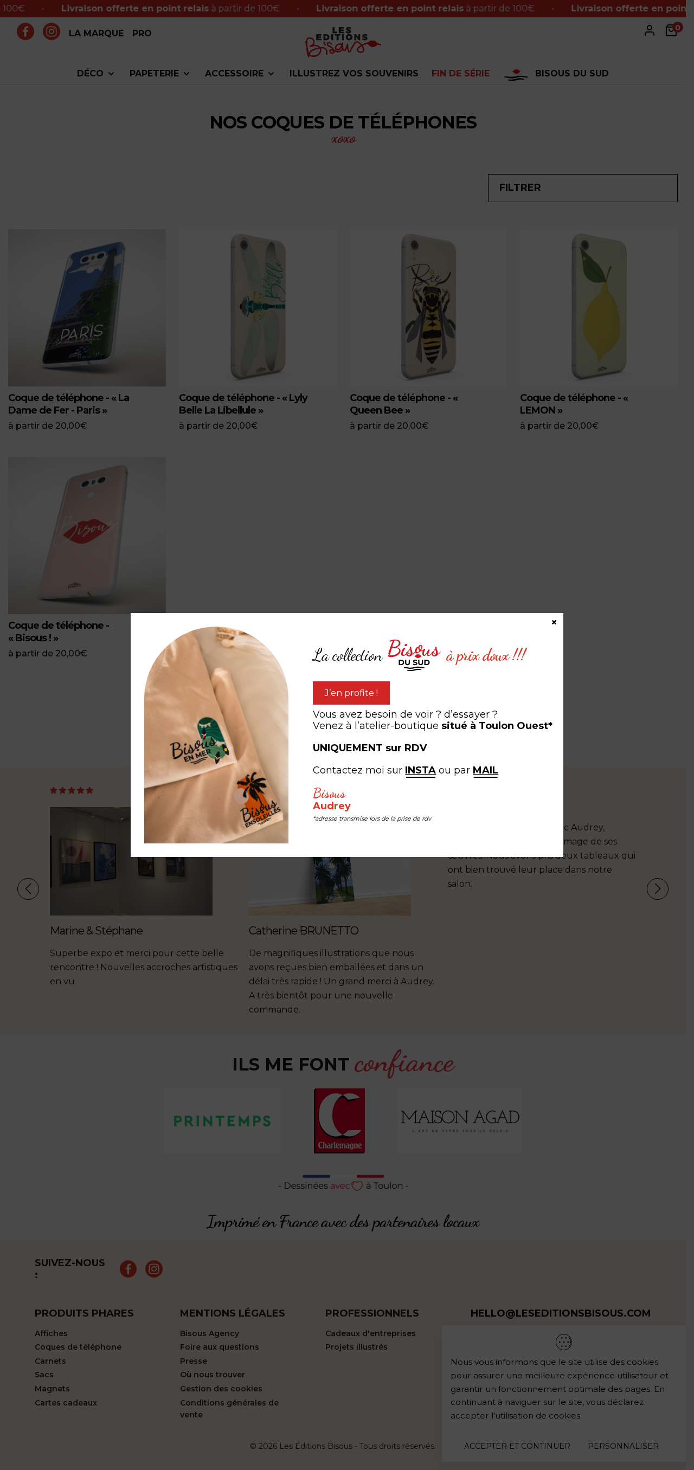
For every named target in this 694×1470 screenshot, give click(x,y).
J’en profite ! (351, 693)
